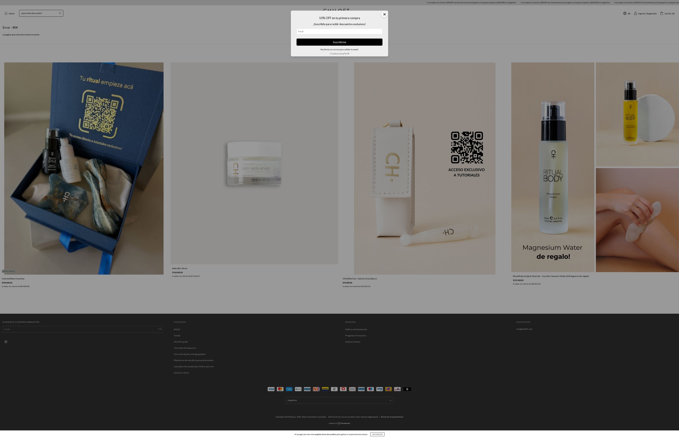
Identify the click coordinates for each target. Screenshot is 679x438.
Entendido (377, 434)
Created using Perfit (339, 53)
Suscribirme (339, 42)
